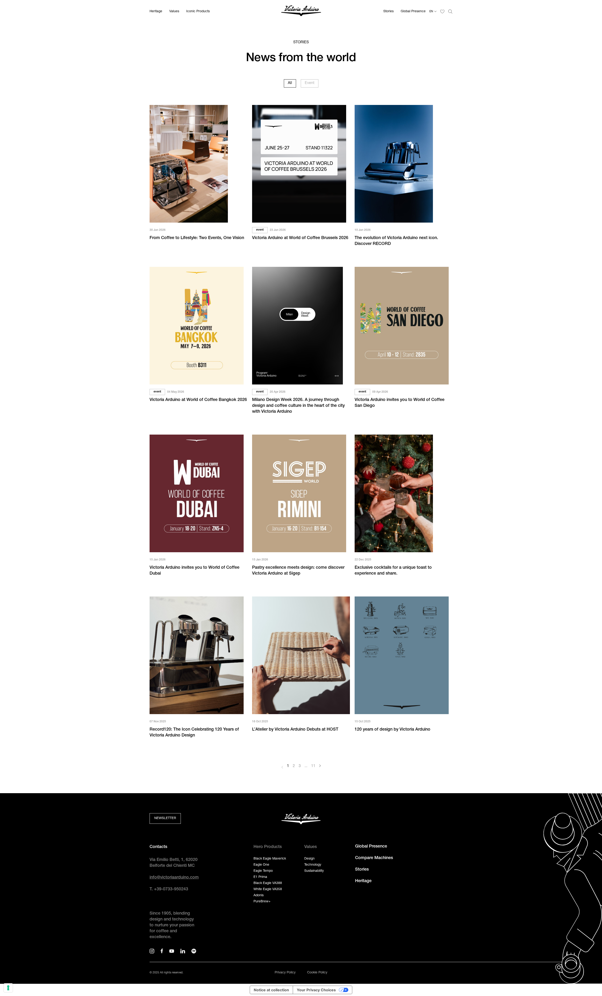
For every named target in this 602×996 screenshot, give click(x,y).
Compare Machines (374, 858)
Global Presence (413, 11)
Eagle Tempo (263, 871)
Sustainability (314, 871)
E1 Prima (260, 877)
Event (309, 83)
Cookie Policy (317, 972)
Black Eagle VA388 (267, 883)
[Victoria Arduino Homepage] (301, 11)
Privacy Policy (285, 972)
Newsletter (165, 818)
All (290, 83)
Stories (388, 11)
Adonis (258, 895)
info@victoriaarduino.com (174, 878)
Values (174, 11)
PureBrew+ (261, 901)
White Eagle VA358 (267, 889)
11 (313, 766)
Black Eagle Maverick (269, 858)
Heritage (156, 11)
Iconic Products (198, 11)
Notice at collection (271, 990)
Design (309, 858)
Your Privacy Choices (316, 990)
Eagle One (261, 865)
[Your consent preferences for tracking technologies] (8, 987)
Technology (312, 865)
